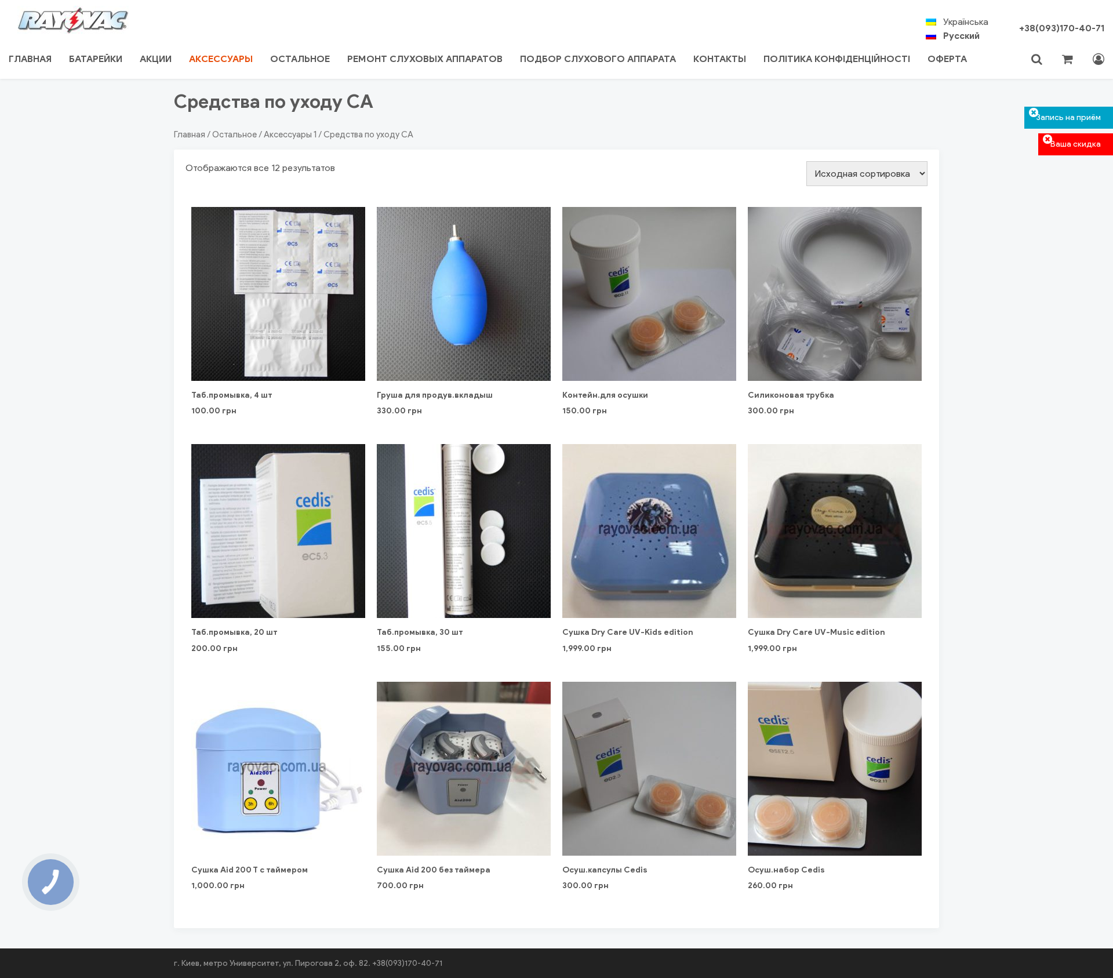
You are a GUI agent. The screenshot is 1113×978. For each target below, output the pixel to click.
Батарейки (95, 58)
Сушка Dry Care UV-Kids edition (627, 632)
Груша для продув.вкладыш (435, 395)
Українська (965, 21)
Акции (156, 58)
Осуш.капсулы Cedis (605, 870)
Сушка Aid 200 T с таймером (249, 870)
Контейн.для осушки (605, 395)
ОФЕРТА (947, 58)
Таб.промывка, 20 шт (234, 632)
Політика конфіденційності (836, 58)
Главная (30, 58)
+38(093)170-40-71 (1061, 28)
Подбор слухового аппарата (598, 58)
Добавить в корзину (278, 345)
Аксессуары (221, 58)
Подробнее (278, 586)
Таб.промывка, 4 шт (231, 395)
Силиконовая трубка (791, 395)
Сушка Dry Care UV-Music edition (816, 632)
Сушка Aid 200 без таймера (433, 870)
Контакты (719, 58)
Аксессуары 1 (290, 134)
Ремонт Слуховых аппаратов (425, 58)
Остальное (300, 58)
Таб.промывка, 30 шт (420, 632)
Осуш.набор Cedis (786, 870)
